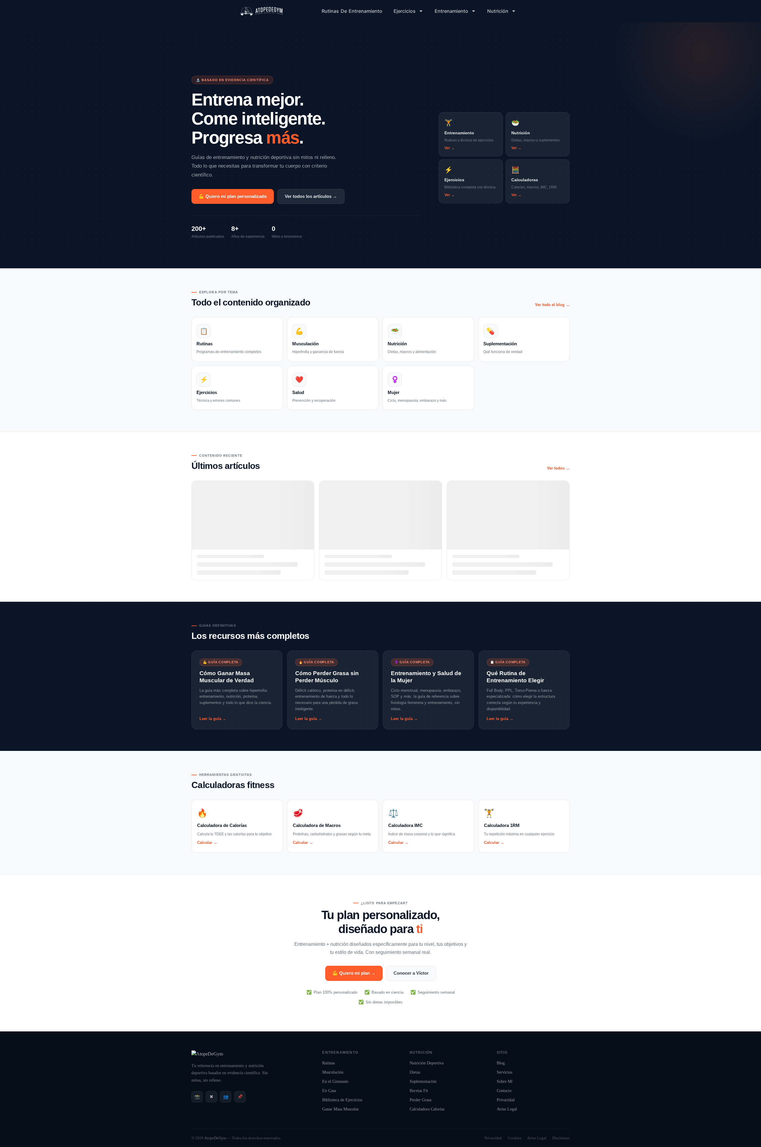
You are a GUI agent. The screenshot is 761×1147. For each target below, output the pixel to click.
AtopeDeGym (215, 1138)
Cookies (514, 1138)
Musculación (332, 1072)
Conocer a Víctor (411, 973)
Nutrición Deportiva (427, 1063)
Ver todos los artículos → (311, 196)
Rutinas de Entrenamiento (352, 11)
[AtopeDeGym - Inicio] (207, 1053)
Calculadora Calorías (427, 1109)
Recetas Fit (419, 1090)
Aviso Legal (507, 1109)
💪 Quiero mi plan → (353, 973)
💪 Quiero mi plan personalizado (233, 196)
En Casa (329, 1090)
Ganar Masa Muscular (340, 1109)
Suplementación (423, 1081)
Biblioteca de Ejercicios (342, 1100)
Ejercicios (405, 11)
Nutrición (497, 11)
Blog (501, 1063)
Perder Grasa (420, 1100)
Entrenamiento (451, 11)
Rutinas (328, 1063)
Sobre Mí (504, 1081)
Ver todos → (558, 468)
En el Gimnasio (335, 1081)
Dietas (415, 1072)
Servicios (504, 1072)
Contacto (504, 1090)
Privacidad (506, 1100)
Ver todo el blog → (552, 304)
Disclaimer (561, 1138)
